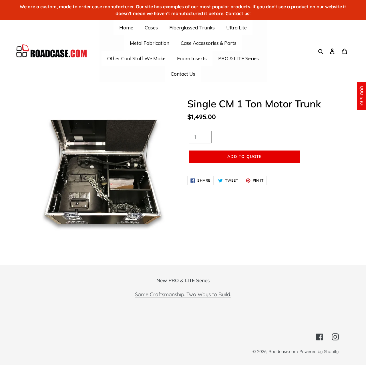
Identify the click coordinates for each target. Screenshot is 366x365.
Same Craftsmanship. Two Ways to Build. (183, 294)
